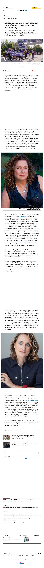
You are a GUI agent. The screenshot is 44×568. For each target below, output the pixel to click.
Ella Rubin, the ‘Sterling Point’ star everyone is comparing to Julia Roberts (19, 499)
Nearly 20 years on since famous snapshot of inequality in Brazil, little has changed (23, 436)
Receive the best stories (8, 537)
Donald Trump (10, 18)
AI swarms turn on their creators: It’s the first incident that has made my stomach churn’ (21, 507)
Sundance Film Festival (9, 21)
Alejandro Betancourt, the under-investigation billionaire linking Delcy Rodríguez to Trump (19, 518)
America (6, 453)
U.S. (4, 15)
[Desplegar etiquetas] (38, 453)
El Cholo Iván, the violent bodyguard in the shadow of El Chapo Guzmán (16, 516)
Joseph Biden (5, 18)
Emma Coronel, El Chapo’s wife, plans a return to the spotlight (14, 522)
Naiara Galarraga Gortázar (16, 438)
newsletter (5, 535)
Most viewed (5, 511)
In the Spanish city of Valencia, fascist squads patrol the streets (17, 501)
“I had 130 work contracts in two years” (10, 520)
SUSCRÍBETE (34, 7)
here (26, 458)
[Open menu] (4, 10)
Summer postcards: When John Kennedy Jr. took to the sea (13, 514)
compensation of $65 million (27, 242)
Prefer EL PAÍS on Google (36, 70)
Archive (24, 535)
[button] (22, 50)
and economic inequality (18, 216)
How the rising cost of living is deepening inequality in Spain (25, 444)
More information (7, 458)
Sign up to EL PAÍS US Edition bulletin (12, 430)
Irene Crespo (22, 66)
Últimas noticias (6, 497)
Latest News (15, 18)
